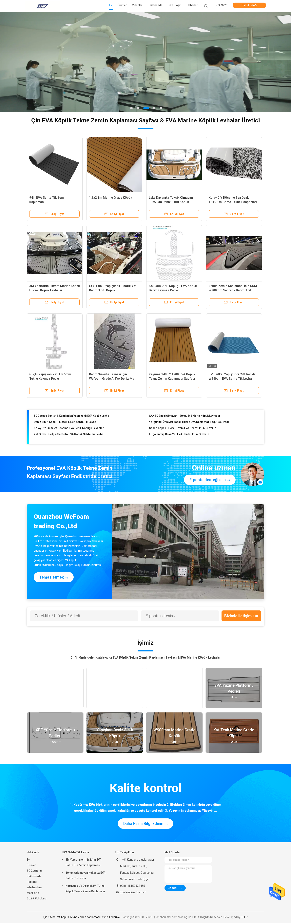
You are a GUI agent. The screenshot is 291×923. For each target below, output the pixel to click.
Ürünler (31, 865)
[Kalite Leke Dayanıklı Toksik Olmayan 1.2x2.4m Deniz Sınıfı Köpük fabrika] (174, 164)
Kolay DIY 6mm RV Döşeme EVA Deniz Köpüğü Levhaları (69, 418)
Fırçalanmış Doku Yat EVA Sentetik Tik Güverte (179, 424)
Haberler (32, 881)
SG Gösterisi (34, 870)
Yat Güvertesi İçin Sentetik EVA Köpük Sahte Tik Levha (68, 424)
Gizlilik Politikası (37, 898)
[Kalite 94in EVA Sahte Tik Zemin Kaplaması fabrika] (54, 164)
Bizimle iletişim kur (241, 615)
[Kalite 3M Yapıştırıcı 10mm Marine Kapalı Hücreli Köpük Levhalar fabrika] (54, 253)
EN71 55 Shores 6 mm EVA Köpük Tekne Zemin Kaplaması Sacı (74, 436)
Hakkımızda (34, 876)
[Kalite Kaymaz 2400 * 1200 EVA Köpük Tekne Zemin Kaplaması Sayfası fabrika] (174, 341)
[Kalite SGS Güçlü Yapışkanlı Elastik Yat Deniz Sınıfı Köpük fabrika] (114, 253)
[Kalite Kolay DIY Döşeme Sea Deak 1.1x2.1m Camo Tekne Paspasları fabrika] (234, 164)
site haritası (34, 887)
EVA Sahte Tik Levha (75, 852)
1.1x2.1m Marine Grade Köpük (110, 197)
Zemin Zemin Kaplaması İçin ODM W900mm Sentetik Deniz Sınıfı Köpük (233, 290)
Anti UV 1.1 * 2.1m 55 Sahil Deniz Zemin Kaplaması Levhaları (187, 430)
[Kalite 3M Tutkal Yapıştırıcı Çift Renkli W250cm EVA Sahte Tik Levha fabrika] (234, 341)
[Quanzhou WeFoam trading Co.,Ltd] (42, 6)
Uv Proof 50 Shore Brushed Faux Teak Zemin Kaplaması (185, 436)
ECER (244, 917)
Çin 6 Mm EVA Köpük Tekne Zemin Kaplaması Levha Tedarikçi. (82, 917)
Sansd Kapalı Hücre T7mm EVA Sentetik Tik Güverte (182, 418)
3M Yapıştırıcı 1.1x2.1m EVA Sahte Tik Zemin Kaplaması (83, 862)
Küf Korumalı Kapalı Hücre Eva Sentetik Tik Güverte (67, 430)
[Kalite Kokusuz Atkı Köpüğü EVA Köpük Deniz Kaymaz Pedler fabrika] (174, 253)
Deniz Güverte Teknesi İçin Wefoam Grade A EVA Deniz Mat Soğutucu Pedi (112, 378)
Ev (28, 859)
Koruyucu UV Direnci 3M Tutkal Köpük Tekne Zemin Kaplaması (85, 888)
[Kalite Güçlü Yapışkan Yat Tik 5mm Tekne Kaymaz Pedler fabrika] (54, 341)
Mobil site (33, 892)
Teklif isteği (249, 5)
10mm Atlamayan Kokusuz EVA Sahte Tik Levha (85, 875)
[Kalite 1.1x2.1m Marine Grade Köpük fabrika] (114, 164)
